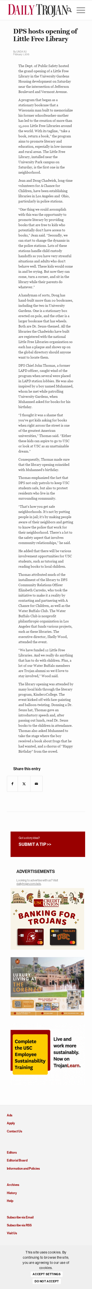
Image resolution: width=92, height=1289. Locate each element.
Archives (13, 1185)
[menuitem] (67, 10)
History (12, 1193)
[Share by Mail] (36, 783)
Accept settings (47, 1274)
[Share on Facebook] (12, 783)
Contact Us (14, 1131)
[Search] (67, 10)
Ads (9, 1115)
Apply (11, 1123)
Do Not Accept (47, 1281)
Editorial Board (17, 1160)
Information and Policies (23, 1168)
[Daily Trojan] (38, 10)
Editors (12, 1152)
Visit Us (12, 1233)
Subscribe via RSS (19, 1225)
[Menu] (78, 10)
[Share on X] (24, 783)
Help (10, 1201)
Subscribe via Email (20, 1217)
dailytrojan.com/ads (28, 884)
